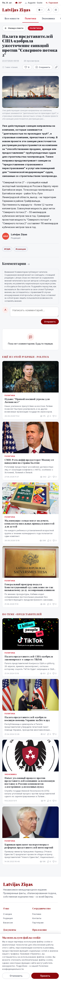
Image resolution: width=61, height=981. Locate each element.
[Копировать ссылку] (56, 67)
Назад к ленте (15, 28)
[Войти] (49, 10)
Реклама (36, 914)
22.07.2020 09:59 (10, 61)
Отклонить (16, 975)
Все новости (12, 18)
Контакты (36, 918)
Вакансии (8, 922)
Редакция (8, 918)
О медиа (7, 914)
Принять (45, 975)
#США (7, 249)
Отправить (50, 321)
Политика (30, 18)
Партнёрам (37, 922)
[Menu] (56, 10)
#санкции (21, 249)
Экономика (48, 18)
